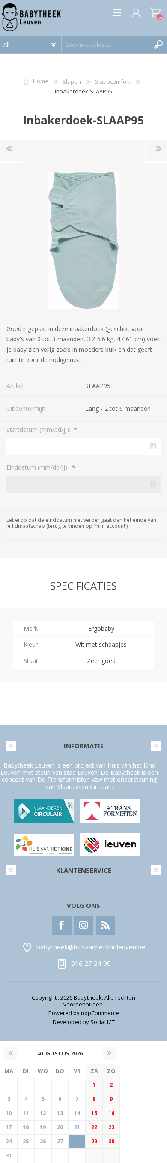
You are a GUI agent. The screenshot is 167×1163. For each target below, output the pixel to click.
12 (43, 1113)
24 (9, 1141)
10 (9, 1113)
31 (9, 1155)
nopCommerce (100, 1013)
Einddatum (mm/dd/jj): (38, 467)
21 (77, 1127)
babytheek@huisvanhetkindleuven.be (90, 947)
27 (60, 1141)
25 (26, 1141)
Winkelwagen (155, 12)
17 (9, 1127)
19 (43, 1127)
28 (77, 1141)
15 (94, 1113)
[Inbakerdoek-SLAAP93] (11, 150)
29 (94, 1141)
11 (26, 1113)
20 (60, 1127)
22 (94, 1127)
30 (111, 1141)
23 (111, 1127)
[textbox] (106, 44)
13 (60, 1113)
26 (43, 1141)
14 (77, 1113)
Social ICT (102, 1022)
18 (26, 1127)
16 (111, 1113)
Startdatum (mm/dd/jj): (39, 429)
